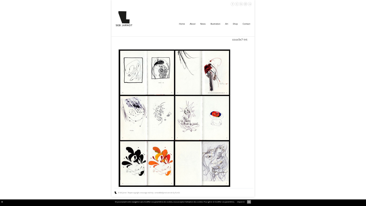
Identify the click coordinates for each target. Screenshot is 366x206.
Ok (249, 202)
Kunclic (177, 193)
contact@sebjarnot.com (162, 193)
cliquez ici (241, 202)
